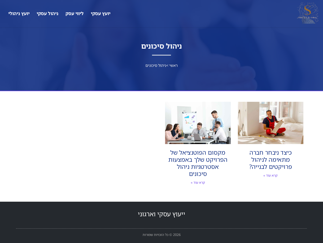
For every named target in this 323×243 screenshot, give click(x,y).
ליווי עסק (74, 13)
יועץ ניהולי (19, 13)
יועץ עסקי (100, 13)
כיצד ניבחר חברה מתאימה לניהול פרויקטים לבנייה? (270, 159)
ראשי (173, 65)
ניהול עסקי (47, 13)
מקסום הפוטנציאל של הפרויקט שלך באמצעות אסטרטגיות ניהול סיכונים (197, 163)
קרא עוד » (270, 175)
